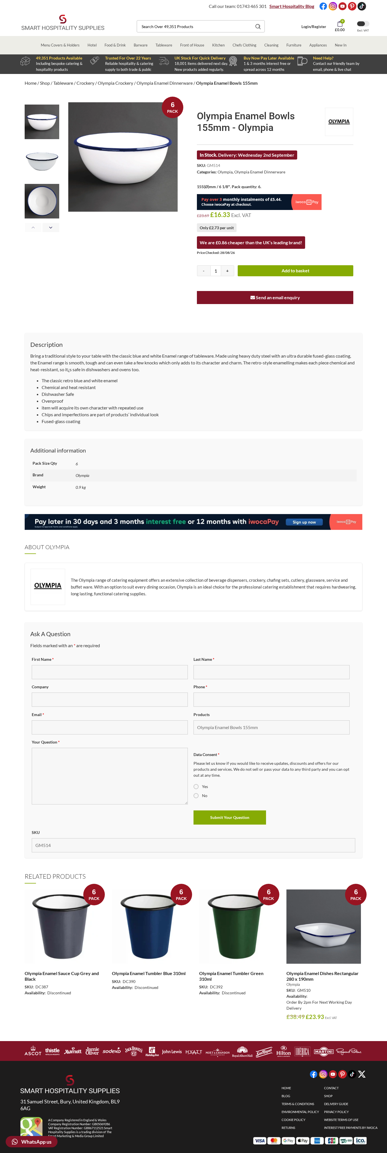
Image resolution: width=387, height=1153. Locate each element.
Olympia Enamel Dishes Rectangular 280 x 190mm (322, 976)
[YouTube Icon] (342, 6)
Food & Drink (115, 45)
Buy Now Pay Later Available (269, 58)
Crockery (85, 83)
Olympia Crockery (115, 83)
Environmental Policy (300, 1112)
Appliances (318, 45)
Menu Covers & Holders (60, 45)
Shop (45, 83)
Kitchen (218, 45)
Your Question (46, 742)
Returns (288, 1127)
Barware (141, 45)
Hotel (92, 45)
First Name (43, 659)
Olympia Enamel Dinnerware (165, 83)
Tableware (164, 45)
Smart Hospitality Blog (291, 6)
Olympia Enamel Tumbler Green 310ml (231, 976)
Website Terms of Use (341, 1120)
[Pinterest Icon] (352, 6)
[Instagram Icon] (333, 6)
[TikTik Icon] (362, 6)
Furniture (293, 45)
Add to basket (295, 270)
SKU (36, 832)
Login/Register (313, 26)
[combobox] (201, 26)
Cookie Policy (293, 1120)
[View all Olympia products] (339, 122)
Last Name (204, 659)
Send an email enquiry (277, 297)
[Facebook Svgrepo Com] (323, 6)
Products (202, 714)
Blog (286, 1096)
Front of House (192, 45)
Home (31, 83)
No (204, 795)
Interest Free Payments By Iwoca (350, 1127)
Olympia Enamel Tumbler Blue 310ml (149, 973)
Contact (331, 1088)
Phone (200, 686)
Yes (205, 786)
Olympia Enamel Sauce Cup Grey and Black (62, 976)
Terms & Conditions (298, 1104)
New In (340, 45)
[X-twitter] (362, 1074)
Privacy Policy (336, 1112)
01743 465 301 (252, 6)
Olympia (225, 171)
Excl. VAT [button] (363, 30)
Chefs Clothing (244, 45)
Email (38, 714)
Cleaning (271, 45)
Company (40, 686)
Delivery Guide (336, 1104)
